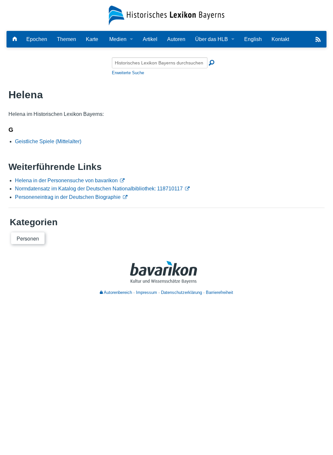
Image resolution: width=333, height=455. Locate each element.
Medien (118, 39)
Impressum (146, 292)
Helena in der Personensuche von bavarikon (66, 180)
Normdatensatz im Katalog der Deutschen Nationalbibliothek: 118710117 (99, 188)
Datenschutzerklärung (181, 292)
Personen (28, 238)
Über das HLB (211, 39)
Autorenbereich (117, 292)
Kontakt (280, 39)
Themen (66, 39)
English (253, 39)
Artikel (150, 39)
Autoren (176, 39)
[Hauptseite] (14, 39)
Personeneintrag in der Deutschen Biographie (68, 197)
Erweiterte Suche (128, 72)
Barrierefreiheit (219, 292)
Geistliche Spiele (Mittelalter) (48, 141)
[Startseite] (166, 15)
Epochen (36, 39)
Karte (92, 39)
